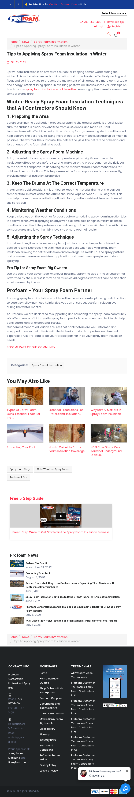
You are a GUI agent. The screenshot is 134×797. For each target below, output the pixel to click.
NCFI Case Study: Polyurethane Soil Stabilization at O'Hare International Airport (71, 620)
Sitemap (45, 734)
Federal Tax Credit (36, 563)
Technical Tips (18, 477)
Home (43, 673)
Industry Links (48, 740)
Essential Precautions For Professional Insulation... (66, 412)
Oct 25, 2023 (18, 62)
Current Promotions (52, 713)
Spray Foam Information (47, 365)
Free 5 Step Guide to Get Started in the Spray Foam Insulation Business (60, 532)
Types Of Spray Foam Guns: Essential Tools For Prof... (23, 414)
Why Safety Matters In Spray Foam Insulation (106, 412)
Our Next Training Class (63, 4)
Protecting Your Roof (21, 447)
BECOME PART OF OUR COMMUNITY (31, 347)
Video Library (47, 729)
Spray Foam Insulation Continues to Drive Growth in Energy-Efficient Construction (72, 597)
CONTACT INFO (18, 666)
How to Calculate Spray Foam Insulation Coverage (67, 449)
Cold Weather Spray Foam (53, 469)
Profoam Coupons (51, 698)
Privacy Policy (48, 765)
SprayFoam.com (18, 762)
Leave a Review (49, 770)
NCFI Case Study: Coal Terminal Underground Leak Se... (106, 451)
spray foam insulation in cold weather (51, 89)
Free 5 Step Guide (26, 498)
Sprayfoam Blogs (20, 469)
